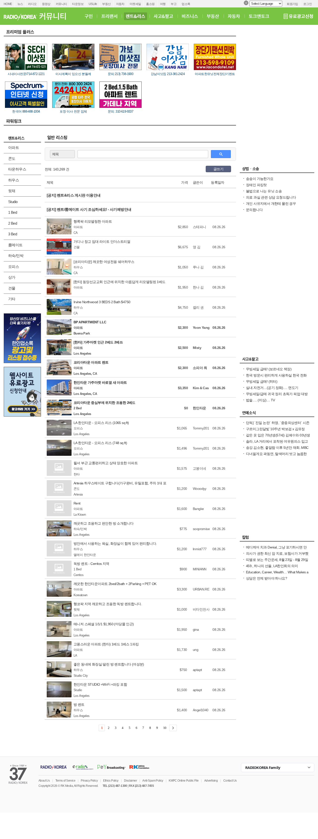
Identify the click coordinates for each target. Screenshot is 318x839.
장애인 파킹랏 (256, 185)
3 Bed (12, 234)
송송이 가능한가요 (260, 179)
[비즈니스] (189, 16)
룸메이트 (15, 245)
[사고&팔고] (163, 16)
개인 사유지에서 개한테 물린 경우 (271, 204)
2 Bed (12, 223)
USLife (93, 4)
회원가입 (292, 4)
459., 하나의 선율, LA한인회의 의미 (272, 566)
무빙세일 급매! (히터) (261, 381)
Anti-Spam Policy (152, 780)
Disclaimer (130, 780)
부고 (173, 4)
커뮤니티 (61, 4)
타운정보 (77, 4)
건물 (11, 288)
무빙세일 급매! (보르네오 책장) (268, 369)
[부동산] (213, 16)
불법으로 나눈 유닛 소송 (264, 191)
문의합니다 (254, 210)
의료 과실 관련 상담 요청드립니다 (271, 197)
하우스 (13, 180)
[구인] (88, 16)
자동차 (120, 4)
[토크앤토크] (259, 16)
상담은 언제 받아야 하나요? (266, 578)
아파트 (13, 147)
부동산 (106, 4)
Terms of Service (65, 780)
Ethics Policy (110, 780)
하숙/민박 (15, 255)
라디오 (32, 4)
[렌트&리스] (135, 16)
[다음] (173, 728)
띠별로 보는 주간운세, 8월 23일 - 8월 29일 (277, 560)
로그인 (307, 4)
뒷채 (11, 191)
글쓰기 (218, 169)
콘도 (11, 158)
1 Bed (12, 212)
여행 (163, 4)
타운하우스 (17, 169)
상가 (11, 277)
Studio (12, 202)
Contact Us (230, 780)
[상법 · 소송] (277, 170)
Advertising (211, 780)
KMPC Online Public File (184, 780)
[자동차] (233, 16)
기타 (11, 299)
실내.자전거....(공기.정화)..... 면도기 (272, 388)
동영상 (46, 4)
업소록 (186, 4)
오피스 (13, 266)
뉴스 (20, 4)
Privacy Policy (89, 780)
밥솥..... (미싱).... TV (260, 400)
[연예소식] (277, 414)
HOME (8, 4)
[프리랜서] (109, 16)
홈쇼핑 (150, 4)
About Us (44, 780)
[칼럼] (277, 538)
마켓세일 (135, 4)
